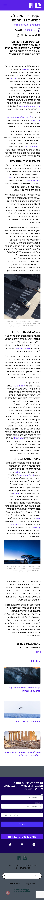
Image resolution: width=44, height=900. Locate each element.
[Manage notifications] (8, 893)
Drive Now (19, 438)
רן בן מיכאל (30, 30)
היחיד (38, 518)
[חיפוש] (5, 876)
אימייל (41, 812)
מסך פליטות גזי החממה (30, 106)
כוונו (28, 375)
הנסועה (18, 472)
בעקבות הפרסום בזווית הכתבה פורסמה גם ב (28, 645)
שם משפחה (39, 803)
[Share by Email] (22, 35)
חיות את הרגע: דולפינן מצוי (28, 721)
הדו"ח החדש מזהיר (32, 146)
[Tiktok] (10, 844)
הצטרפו (16, 493)
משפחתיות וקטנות (23, 348)
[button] (5, 5)
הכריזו (14, 78)
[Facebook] (34, 844)
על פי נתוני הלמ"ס (26, 475)
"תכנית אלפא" (19, 386)
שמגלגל (25, 69)
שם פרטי (40, 794)
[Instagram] (22, 844)
